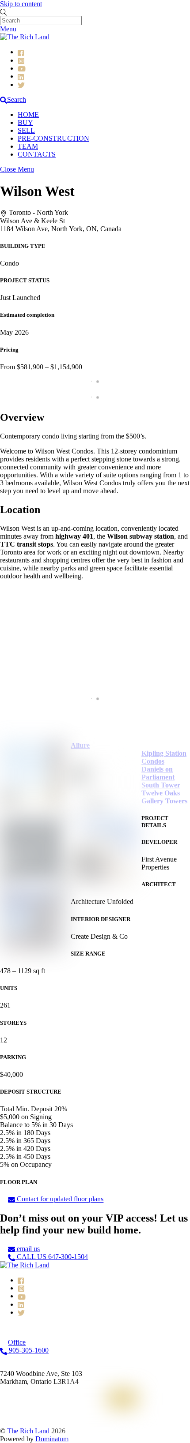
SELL (26, 130)
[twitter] (21, 84)
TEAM (28, 146)
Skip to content (21, 3)
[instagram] (21, 60)
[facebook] (21, 52)
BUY (25, 122)
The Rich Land (28, 1431)
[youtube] (22, 68)
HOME (28, 114)
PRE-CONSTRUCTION (53, 138)
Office (28, 1346)
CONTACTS (37, 154)
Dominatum (51, 1439)
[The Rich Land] (24, 37)
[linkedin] (21, 76)
